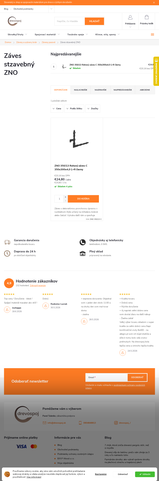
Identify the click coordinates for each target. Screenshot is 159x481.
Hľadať (94, 21)
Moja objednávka (65, 463)
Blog (6, 9)
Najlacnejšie (80, 90)
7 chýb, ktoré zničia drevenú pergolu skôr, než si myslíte (127, 446)
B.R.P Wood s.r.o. (65, 458)
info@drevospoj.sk (57, 422)
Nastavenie (101, 474)
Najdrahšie (100, 90)
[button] (65, 197)
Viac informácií (34, 477)
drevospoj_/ (125, 422)
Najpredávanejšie (123, 90)
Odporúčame (60, 90)
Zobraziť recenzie (38, 285)
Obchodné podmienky (23, 9)
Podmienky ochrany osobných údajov (75, 454)
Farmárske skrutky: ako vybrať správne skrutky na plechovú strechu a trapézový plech (127, 461)
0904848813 (89, 422)
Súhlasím (146, 474)
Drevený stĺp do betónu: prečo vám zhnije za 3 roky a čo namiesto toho (127, 454)
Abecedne (145, 90)
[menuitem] (17, 34)
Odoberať (137, 377)
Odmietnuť (123, 474)
